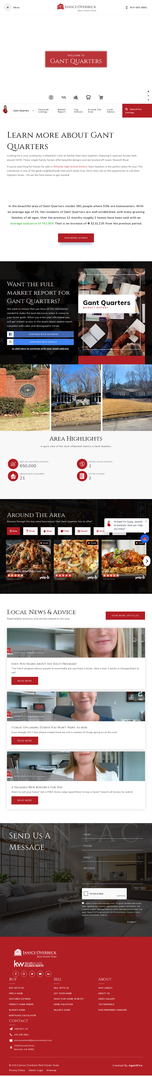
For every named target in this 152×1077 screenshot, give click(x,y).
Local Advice (110, 110)
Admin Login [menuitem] (36, 1070)
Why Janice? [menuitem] (105, 988)
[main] (76, 419)
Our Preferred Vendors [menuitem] (112, 1010)
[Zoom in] (148, 91)
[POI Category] (51, 97)
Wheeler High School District (70, 166)
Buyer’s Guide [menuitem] (17, 1010)
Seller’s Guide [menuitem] (62, 1010)
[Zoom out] (148, 96)
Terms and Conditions (117, 915)
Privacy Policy (134, 915)
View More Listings (76, 238)
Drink (32, 531)
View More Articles (125, 615)
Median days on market (32, 474)
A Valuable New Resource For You (37, 787)
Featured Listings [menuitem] (20, 999)
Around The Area (94, 110)
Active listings (97, 474)
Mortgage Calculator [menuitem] (22, 1015)
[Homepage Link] (76, 7)
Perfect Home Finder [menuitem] (21, 1004)
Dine (14, 531)
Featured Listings (43, 110)
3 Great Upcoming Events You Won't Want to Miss (49, 727)
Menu (16, 7)
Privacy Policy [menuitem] (17, 1070)
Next (147, 561)
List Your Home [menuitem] (63, 993)
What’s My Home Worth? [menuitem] (69, 999)
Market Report (62, 110)
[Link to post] (76, 643)
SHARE (45, 543)
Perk (66, 531)
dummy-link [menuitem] (60, 1015)
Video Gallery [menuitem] (106, 999)
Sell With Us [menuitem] (61, 988)
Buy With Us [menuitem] (16, 988)
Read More (25, 681)
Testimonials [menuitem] (106, 1004)
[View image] (76, 397)
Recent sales (100, 462)
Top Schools (78, 110)
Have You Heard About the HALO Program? (44, 664)
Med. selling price (34, 462)
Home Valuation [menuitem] (63, 1004)
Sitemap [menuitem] (51, 1070)
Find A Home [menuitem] (16, 993)
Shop (49, 531)
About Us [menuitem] (104, 993)
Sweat (84, 531)
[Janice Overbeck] (5, 109)
